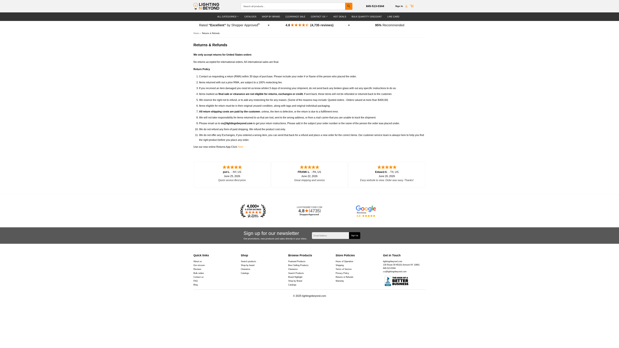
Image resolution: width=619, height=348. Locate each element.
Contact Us (318, 16)
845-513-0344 (375, 6)
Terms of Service (344, 269)
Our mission (199, 265)
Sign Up (354, 235)
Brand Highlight (295, 277)
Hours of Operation (344, 261)
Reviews (197, 269)
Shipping (340, 265)
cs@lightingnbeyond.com (395, 271)
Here (240, 146)
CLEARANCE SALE (295, 16)
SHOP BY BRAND (271, 16)
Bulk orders (198, 273)
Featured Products (296, 261)
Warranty (340, 281)
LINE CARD (393, 16)
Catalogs (250, 16)
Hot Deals (339, 16)
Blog (195, 285)
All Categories (227, 16)
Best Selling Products (298, 265)
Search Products (296, 273)
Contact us (198, 277)
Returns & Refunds (344, 277)
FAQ (195, 281)
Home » (197, 33)
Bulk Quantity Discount (367, 16)
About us (197, 261)
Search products (248, 261)
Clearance (245, 269)
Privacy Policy (342, 273)
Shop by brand (247, 265)
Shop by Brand (295, 281)
